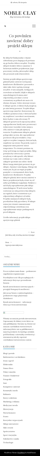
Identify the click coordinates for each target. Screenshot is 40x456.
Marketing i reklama (11, 402)
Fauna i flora (8, 368)
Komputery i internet (11, 387)
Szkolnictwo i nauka (11, 439)
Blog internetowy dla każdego (20, 17)
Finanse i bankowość (11, 376)
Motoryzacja (8, 409)
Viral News (21, 452)
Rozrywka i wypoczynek (13, 420)
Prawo (5, 417)
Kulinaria (7, 394)
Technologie (8, 443)
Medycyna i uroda (10, 405)
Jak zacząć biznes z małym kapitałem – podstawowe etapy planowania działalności (18, 295)
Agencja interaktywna (13, 244)
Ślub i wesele (8, 428)
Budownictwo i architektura (14, 357)
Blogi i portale (9, 353)
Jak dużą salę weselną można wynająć (20, 233)
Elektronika (7, 364)
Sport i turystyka (9, 435)
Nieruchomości (9, 413)
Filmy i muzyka (9, 372)
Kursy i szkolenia (10, 398)
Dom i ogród (8, 361)
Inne (5, 383)
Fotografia (7, 379)
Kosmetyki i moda (10, 391)
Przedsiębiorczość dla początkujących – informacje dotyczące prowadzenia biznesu (19, 280)
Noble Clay (20, 13)
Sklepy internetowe (10, 424)
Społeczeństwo (9, 431)
